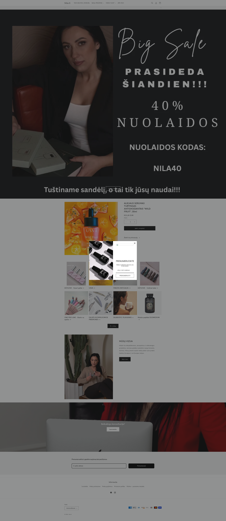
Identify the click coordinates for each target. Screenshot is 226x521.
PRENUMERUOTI (125, 276)
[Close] (135, 243)
